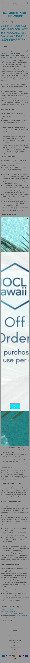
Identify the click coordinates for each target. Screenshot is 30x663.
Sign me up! (15, 406)
